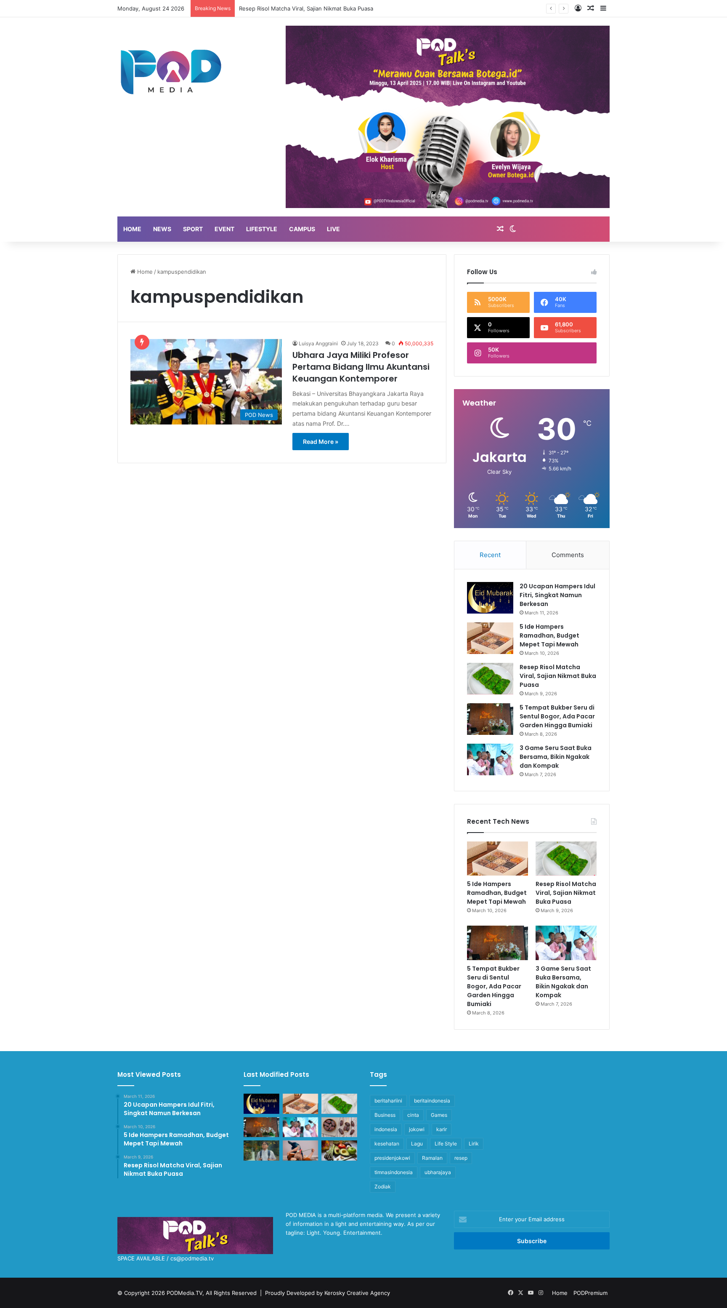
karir (441, 1129)
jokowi (417, 1129)
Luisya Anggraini (318, 343)
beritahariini (388, 1100)
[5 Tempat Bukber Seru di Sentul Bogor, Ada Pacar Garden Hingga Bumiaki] (490, 719)
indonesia (385, 1129)
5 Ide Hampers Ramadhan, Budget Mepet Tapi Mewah (549, 635)
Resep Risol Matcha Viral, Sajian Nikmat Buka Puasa (558, 676)
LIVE (333, 228)
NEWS (162, 228)
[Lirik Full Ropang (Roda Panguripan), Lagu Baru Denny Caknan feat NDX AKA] (261, 1150)
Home (144, 271)
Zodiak (382, 1186)
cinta (413, 1115)
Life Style (446, 1143)
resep (460, 1158)
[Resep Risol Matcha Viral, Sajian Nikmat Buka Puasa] (490, 678)
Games (439, 1115)
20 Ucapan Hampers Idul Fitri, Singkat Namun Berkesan (557, 595)
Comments (568, 555)
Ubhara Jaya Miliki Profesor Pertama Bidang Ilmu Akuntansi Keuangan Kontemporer (361, 366)
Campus (302, 228)
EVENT (224, 228)
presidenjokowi (392, 1158)
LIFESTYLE (261, 228)
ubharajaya (438, 1172)
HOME (132, 228)
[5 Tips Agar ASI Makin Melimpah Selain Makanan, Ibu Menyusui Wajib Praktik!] (300, 1150)
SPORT (193, 228)
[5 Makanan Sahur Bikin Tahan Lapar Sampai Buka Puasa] (339, 1127)
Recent (490, 555)
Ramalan (432, 1158)
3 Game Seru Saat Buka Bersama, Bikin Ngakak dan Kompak (556, 757)
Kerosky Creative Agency (357, 1292)
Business (384, 1115)
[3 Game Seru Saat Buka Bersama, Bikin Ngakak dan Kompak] (490, 759)
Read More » (320, 441)
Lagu (417, 1143)
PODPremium (590, 1292)
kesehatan (386, 1143)
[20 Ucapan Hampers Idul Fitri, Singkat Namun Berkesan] (490, 598)
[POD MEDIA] (171, 71)
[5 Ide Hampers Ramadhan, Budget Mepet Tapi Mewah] (490, 638)
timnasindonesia (393, 1172)
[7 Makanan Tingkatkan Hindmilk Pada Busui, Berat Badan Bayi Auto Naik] (339, 1150)
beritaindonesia (432, 1100)
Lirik (474, 1143)
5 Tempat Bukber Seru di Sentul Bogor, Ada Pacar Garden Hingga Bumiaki (557, 716)
